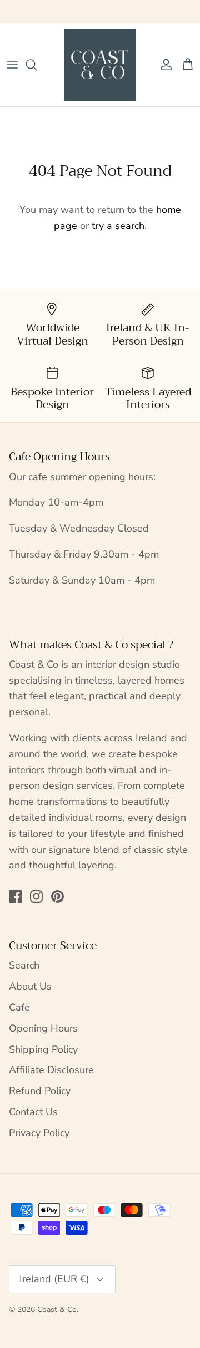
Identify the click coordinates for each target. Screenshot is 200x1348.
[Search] (36, 65)
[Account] (163, 65)
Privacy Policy (39, 1132)
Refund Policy (40, 1090)
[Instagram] (36, 896)
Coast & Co (57, 1309)
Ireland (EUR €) (54, 1278)
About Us (30, 986)
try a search (118, 225)
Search (24, 965)
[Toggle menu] (12, 65)
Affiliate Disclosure (51, 1069)
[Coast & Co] (100, 65)
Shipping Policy (43, 1049)
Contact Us (33, 1111)
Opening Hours (43, 1028)
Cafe (19, 1007)
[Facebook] (15, 896)
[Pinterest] (57, 896)
